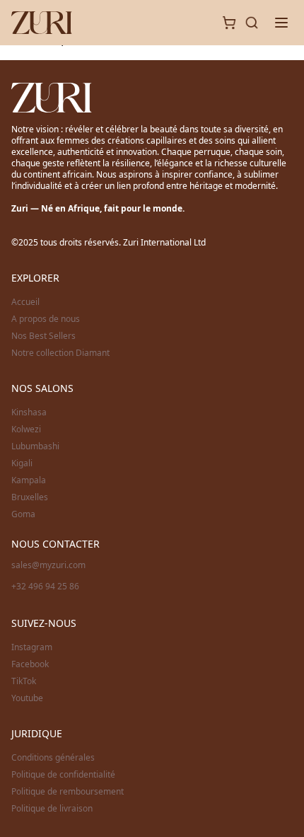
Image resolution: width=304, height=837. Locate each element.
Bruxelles (29, 497)
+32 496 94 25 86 (45, 586)
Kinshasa (29, 412)
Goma (23, 514)
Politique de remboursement (67, 791)
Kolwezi (26, 429)
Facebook (30, 664)
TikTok (23, 681)
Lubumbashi (35, 446)
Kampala (28, 480)
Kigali (22, 463)
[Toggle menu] (281, 22)
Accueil (25, 302)
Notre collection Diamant (60, 353)
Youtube (27, 698)
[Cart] (229, 22)
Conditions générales (53, 757)
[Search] (252, 23)
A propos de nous (45, 319)
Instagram (31, 647)
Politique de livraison (52, 808)
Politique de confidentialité (63, 774)
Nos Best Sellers (43, 336)
